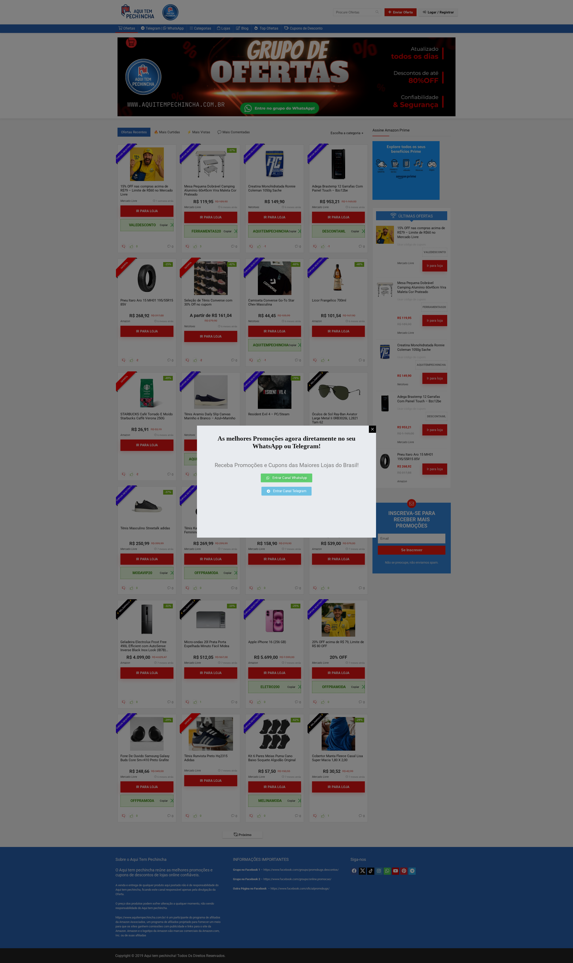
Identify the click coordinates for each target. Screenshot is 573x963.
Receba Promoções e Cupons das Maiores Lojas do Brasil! (287, 465)
